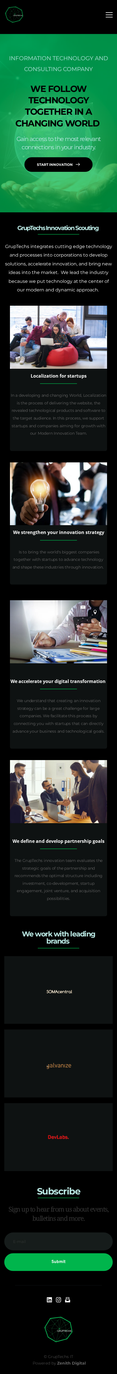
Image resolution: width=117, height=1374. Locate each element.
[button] (109, 14)
